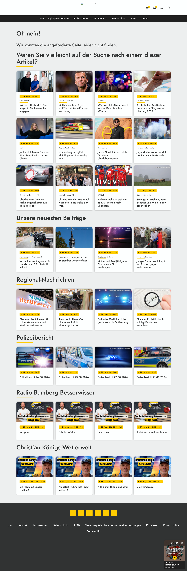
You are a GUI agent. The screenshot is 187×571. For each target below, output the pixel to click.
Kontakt (144, 18)
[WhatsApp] (19, 7)
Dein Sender (98, 18)
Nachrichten (79, 18)
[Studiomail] (39, 7)
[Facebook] (24, 7)
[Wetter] (161, 7)
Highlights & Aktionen (58, 18)
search (169, 7)
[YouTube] (34, 7)
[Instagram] (29, 7)
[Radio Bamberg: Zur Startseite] (93, 8)
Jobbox (133, 18)
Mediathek (117, 18)
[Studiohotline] (44, 7)
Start (41, 18)
